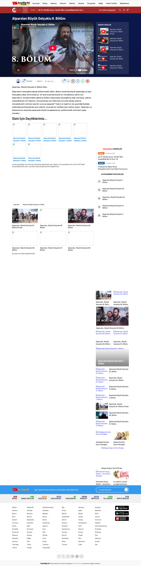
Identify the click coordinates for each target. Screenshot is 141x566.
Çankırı (80, 517)
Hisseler (83, 497)
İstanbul (65, 526)
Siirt (28, 541)
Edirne (64, 520)
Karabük (15, 529)
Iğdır (28, 526)
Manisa (29, 535)
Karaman (30, 529)
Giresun (64, 523)
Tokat (29, 544)
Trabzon (45, 544)
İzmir (80, 526)
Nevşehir (15, 538)
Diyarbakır (30, 520)
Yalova (14, 548)
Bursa (45, 517)
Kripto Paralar (123, 497)
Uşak (80, 544)
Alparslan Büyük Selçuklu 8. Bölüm (33, 204)
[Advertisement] (53, 187)
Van (96, 544)
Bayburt (45, 513)
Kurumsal (36, 3)
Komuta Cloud (78, 563)
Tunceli (64, 544)
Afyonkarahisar (48, 507)
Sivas (64, 541)
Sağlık (100, 3)
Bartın (14, 513)
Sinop (44, 541)
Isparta (45, 526)
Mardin (45, 535)
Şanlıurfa (81, 541)
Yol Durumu (107, 497)
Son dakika (107, 10)
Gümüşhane (82, 523)
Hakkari (98, 523)
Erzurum (15, 523)
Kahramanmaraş (101, 526)
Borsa (14, 497)
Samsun (15, 541)
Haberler (53, 3)
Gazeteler (42, 497)
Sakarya (98, 538)
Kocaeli (64, 532)
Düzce (45, 520)
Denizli (14, 520)
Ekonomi (63, 3)
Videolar (72, 3)
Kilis (44, 532)
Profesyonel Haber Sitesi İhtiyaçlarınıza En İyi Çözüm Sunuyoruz (62, 10)
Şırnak (97, 541)
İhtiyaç (45, 3)
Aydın (80, 510)
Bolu (13, 517)
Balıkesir (98, 510)
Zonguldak (46, 548)
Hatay (14, 526)
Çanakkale (65, 517)
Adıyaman (30, 507)
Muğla (80, 535)
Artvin (64, 510)
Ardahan (46, 510)
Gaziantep (46, 523)
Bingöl (80, 513)
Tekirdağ (15, 544)
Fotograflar (91, 3)
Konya (80, 532)
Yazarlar (81, 3)
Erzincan (98, 520)
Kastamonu (66, 529)
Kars (44, 529)
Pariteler (95, 497)
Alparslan (16, 204)
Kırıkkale (98, 529)
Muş (96, 535)
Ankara (14, 510)
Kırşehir (29, 532)
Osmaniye (65, 538)
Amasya (98, 507)
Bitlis (96, 513)
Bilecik (64, 513)
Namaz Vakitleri (27, 497)
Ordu (44, 538)
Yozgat (29, 548)
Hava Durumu (56, 497)
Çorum (97, 517)
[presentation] (19, 10)
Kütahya (98, 532)
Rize (79, 538)
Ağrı (63, 507)
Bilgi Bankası (124, 3)
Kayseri (81, 529)
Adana (14, 507)
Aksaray (81, 507)
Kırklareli (15, 532)
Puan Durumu (71, 497)
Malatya (15, 535)
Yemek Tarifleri (111, 3)
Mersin (64, 535)
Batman (29, 513)
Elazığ (80, 520)
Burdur (29, 517)
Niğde (29, 538)
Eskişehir (30, 523)
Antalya (29, 510)
